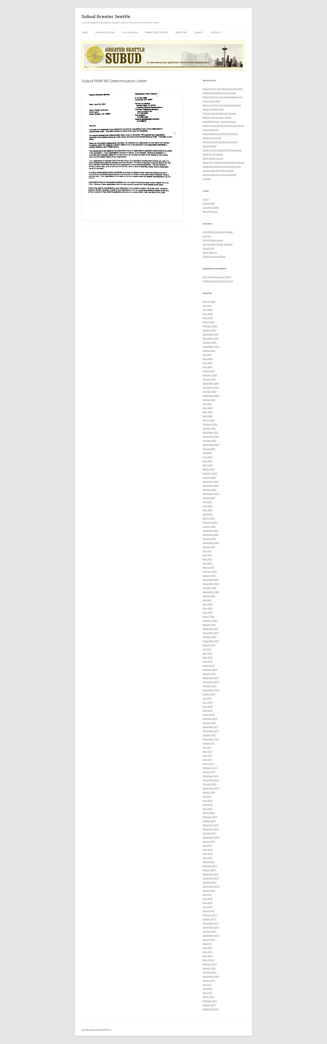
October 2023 (209, 440)
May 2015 (207, 853)
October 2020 (209, 587)
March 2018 (208, 714)
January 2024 (209, 428)
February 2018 (210, 718)
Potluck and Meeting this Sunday (219, 92)
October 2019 (209, 636)
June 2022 (207, 506)
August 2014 (209, 890)
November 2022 (211, 485)
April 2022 (208, 514)
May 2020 (207, 608)
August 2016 (209, 792)
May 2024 (207, 411)
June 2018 (207, 702)
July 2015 (207, 845)
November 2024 (211, 387)
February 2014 (210, 915)
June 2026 (207, 309)
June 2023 (207, 456)
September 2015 (211, 837)
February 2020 (210, 620)
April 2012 (208, 992)
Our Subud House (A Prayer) (217, 276)
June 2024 (207, 407)
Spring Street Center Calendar (218, 244)
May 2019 (207, 657)
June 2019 (207, 653)
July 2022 (207, 501)
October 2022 (209, 489)
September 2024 (211, 395)
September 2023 (211, 444)
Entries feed (209, 203)
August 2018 (209, 694)
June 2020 (207, 604)
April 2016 (208, 808)
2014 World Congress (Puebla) (218, 231)
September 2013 (211, 935)
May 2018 (207, 706)
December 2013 (210, 923)
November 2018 (211, 681)
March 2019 (208, 665)
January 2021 (209, 575)
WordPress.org (210, 211)
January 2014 (209, 919)
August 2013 (209, 939)
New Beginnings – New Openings (219, 121)
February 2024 (210, 424)
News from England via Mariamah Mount (223, 162)
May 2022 (207, 510)
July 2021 (207, 551)
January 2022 (209, 526)
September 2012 (211, 976)
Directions (181, 32)
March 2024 (208, 420)
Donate (199, 32)
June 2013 (207, 947)
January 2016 (209, 820)
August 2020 (209, 595)
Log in (206, 199)
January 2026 (209, 330)
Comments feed (211, 207)
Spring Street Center (156, 32)
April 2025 (208, 366)
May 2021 (207, 559)
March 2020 (208, 616)
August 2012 (209, 980)
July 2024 (207, 403)
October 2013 (209, 931)
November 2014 (211, 878)
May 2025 (207, 362)
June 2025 (207, 358)
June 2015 (207, 849)
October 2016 (209, 784)
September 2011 (211, 1009)
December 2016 (210, 775)
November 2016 (211, 780)
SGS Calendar (129, 32)
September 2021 (211, 542)
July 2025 (207, 354)
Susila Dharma (210, 252)
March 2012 (208, 996)
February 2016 (210, 816)
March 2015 (208, 861)
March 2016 (208, 812)
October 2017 (209, 735)
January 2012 (209, 1005)
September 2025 (211, 346)
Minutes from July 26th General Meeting (223, 88)
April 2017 (208, 759)
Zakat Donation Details (214, 256)
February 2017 (210, 767)
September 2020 (211, 591)
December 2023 (210, 432)
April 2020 (208, 612)
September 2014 (211, 886)
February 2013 (210, 964)
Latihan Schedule (105, 32)
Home (85, 32)
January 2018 (209, 722)
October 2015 (209, 833)
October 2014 (209, 882)
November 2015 (211, 829)
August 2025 (209, 350)
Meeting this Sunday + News (217, 117)
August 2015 (209, 841)
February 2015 (210, 865)
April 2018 (208, 710)
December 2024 (210, 383)
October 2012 (209, 972)
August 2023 (209, 448)
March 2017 (208, 763)
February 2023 (210, 473)
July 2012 (207, 984)
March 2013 (208, 960)
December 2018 (210, 677)
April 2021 (208, 563)
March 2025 (208, 371)
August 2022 (209, 497)
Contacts (216, 32)
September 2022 (211, 493)
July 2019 (207, 649)
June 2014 (207, 898)
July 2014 (207, 894)
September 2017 (211, 739)
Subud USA (208, 248)
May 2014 (207, 902)
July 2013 (207, 943)
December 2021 (210, 530)
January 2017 (209, 771)
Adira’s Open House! (213, 158)
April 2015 (208, 857)
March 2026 (208, 321)
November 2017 (211, 730)
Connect (207, 236)
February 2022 (210, 522)
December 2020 (210, 579)
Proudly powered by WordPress (96, 1029)
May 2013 (207, 951)
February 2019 (210, 669)
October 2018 (209, 685)
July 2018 (207, 698)
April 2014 (208, 906)
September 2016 (211, 788)
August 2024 (209, 399)
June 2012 (207, 988)
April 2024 (208, 416)
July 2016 (207, 796)
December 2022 (210, 481)
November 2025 (211, 338)
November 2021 (211, 534)
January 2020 (209, 624)
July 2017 (207, 747)
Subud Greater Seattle (106, 16)
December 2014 (210, 874)
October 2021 (209, 538)
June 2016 (207, 800)
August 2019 (209, 645)
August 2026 (209, 301)
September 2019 (211, 640)
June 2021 (207, 555)
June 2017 (207, 751)
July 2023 (207, 452)
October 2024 (209, 391)
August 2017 (209, 743)
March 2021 (208, 567)
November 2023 (211, 436)
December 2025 (210, 334)
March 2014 (208, 910)
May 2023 (207, 461)
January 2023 (209, 477)
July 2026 (207, 305)
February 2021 (210, 571)
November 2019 (211, 632)
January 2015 (209, 870)
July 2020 (207, 600)
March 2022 (208, 518)
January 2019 (209, 673)
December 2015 (210, 825)
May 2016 (207, 804)
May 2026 (207, 313)
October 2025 (209, 342)
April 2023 (208, 465)
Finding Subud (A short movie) (218, 281)
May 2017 (207, 755)
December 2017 (210, 726)
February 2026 (210, 326)
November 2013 (211, 927)
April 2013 (208, 955)
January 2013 (209, 968)
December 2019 (210, 628)
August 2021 (209, 546)
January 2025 (209, 379)
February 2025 (210, 375)
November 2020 (211, 583)
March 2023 (208, 469)
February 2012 (210, 1000)
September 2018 (211, 690)
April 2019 (208, 661)
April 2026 (208, 317)
